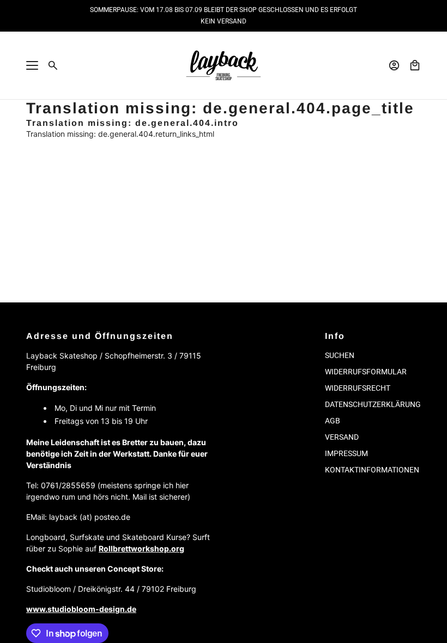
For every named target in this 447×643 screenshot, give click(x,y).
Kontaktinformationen (372, 469)
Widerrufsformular (366, 371)
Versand (342, 437)
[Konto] (394, 65)
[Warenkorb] (415, 65)
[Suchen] (53, 65)
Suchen (339, 355)
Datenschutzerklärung (373, 404)
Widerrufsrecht (357, 388)
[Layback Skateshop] (223, 65)
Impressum (346, 453)
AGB (332, 420)
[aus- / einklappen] (32, 65)
